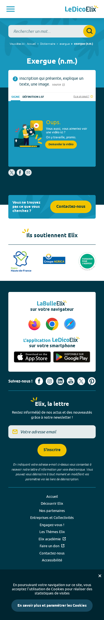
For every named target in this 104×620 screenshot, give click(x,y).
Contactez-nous (70, 206)
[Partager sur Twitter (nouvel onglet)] (12, 174)
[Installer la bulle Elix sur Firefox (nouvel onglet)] (35, 324)
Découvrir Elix (52, 503)
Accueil (31, 43)
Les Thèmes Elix (52, 531)
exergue (65, 43)
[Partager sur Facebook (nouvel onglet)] (20, 174)
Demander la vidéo (61, 144)
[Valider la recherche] (89, 31)
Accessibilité (52, 560)
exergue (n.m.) (83, 44)
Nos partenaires (52, 510)
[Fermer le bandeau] (100, 576)
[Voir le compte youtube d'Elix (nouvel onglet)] (71, 381)
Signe (15, 97)
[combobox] (52, 31)
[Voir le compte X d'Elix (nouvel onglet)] (81, 381)
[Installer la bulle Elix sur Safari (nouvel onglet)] (70, 324)
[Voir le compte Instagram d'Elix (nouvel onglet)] (50, 381)
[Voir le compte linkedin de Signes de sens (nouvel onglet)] (60, 381)
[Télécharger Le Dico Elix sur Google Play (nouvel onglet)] (71, 357)
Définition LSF (33, 97)
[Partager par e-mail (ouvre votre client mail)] (28, 174)
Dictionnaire (47, 43)
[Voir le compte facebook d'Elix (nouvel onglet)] (39, 381)
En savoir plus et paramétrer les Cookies (52, 605)
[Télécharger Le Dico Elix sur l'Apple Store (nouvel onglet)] (32, 357)
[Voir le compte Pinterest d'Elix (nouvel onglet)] (92, 381)
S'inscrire (52, 450)
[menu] (10, 9)
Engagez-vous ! (52, 524)
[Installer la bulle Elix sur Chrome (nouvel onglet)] (53, 324)
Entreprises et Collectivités (52, 517)
